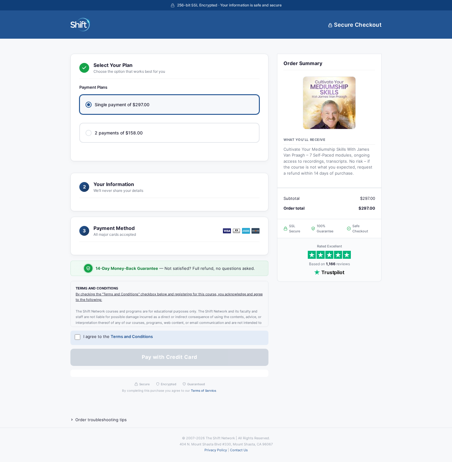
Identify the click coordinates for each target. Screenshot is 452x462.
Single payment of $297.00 (122, 104)
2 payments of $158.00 (119, 132)
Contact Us (239, 450)
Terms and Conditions (132, 336)
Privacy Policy (215, 450)
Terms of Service (203, 390)
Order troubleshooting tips (101, 419)
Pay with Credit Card (169, 357)
